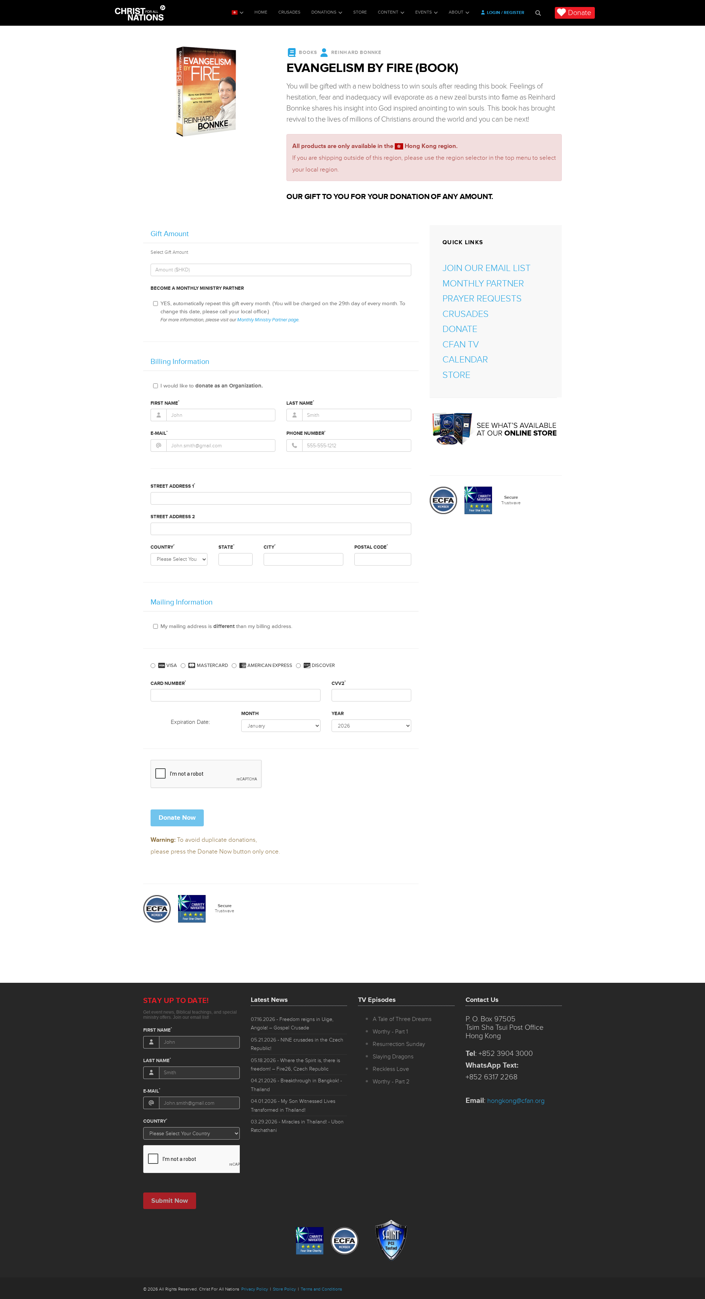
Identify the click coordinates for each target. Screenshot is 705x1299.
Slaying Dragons (393, 1056)
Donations (323, 12)
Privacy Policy (254, 1289)
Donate (579, 12)
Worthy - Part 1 (390, 1031)
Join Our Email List (486, 268)
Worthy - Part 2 (391, 1081)
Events (423, 12)
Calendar (465, 359)
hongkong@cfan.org (516, 1101)
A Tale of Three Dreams (402, 1019)
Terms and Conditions (321, 1289)
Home (260, 12)
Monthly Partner (483, 283)
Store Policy (284, 1289)
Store (360, 12)
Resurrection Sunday (399, 1044)
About (456, 12)
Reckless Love (391, 1069)
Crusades (289, 12)
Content (388, 12)
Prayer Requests (482, 298)
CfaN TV (460, 344)
